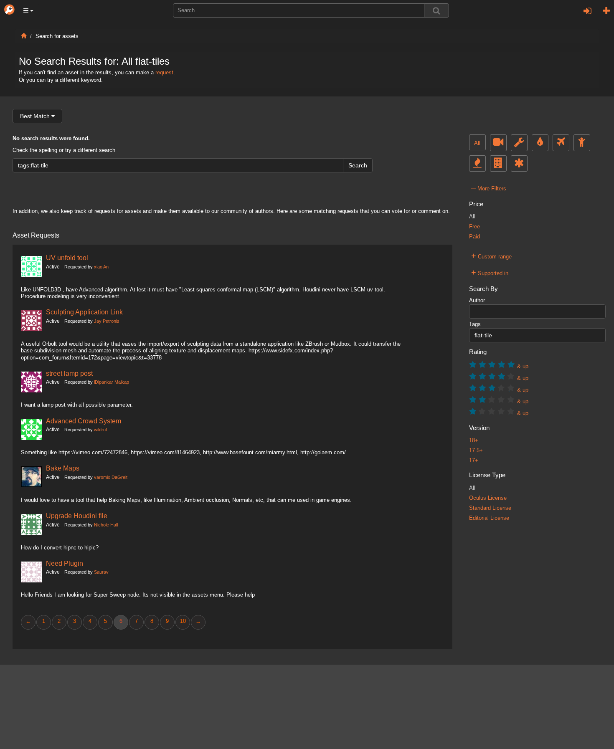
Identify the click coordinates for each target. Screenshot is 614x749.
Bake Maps (62, 468)
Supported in (489, 272)
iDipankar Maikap (111, 382)
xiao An (101, 266)
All (477, 143)
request (164, 73)
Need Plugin (64, 563)
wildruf (100, 429)
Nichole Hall (106, 524)
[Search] (436, 10)
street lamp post (69, 373)
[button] (28, 10)
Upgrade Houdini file (76, 515)
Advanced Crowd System (83, 421)
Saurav (101, 571)
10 (183, 621)
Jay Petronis (106, 321)
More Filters (488, 187)
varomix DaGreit (110, 477)
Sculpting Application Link (84, 312)
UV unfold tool (67, 257)
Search (357, 165)
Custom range (491, 255)
